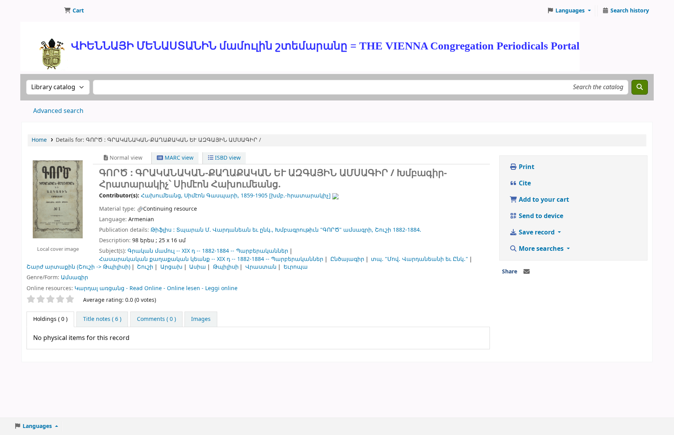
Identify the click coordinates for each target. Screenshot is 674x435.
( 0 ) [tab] (50, 319)
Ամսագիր (74, 277)
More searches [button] (541, 249)
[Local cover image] (57, 199)
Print (525, 167)
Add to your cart (543, 199)
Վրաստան (261, 267)
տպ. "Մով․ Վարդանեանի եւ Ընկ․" (419, 259)
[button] (74, 11)
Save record (536, 232)
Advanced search (58, 111)
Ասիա (197, 267)
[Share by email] (526, 272)
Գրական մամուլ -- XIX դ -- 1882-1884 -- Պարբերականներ (208, 251)
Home (39, 140)
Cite (524, 183)
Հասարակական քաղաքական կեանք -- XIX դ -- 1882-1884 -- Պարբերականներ (211, 259)
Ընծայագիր (347, 259)
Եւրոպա (296, 267)
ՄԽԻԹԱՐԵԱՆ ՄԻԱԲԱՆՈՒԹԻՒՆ (41, 11)
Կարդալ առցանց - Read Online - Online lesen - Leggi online (156, 288)
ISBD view (227, 158)
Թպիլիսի (226, 267)
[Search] (639, 87)
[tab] (102, 319)
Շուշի (145, 267)
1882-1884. (407, 230)
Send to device (540, 216)
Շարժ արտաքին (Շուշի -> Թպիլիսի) (78, 267)
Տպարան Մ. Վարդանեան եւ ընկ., (224, 230)
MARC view (178, 158)
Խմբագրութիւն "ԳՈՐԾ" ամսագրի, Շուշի (333, 230)
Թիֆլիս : (163, 230)
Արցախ (171, 267)
